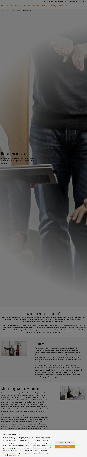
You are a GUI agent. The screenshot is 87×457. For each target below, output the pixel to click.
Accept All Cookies (64, 446)
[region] (43, 443)
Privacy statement (13, 455)
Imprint (5, 455)
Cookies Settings (65, 442)
